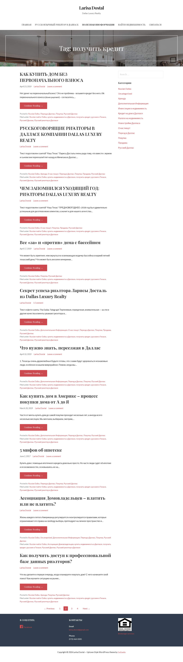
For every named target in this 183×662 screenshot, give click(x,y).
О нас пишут (53, 174)
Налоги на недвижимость (130, 118)
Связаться (155, 24)
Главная (26, 24)
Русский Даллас (71, 114)
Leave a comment (54, 86)
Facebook (28, 627)
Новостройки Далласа (129, 123)
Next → (86, 608)
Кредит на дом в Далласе (130, 113)
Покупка (59, 114)
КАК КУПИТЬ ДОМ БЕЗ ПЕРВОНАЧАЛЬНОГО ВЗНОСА (51, 77)
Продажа (87, 174)
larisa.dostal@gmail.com (79, 630)
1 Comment (38, 303)
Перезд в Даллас (47, 114)
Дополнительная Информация (53, 330)
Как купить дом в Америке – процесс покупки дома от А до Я (59, 399)
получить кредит (83, 117)
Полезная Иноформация (98, 24)
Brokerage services (126, 633)
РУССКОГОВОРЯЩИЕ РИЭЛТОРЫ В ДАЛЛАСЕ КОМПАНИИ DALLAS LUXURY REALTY (61, 134)
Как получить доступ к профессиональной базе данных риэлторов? (65, 558)
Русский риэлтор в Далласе (46, 120)
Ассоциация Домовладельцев (61, 544)
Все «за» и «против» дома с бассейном (60, 242)
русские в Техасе (98, 117)
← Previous (49, 608)
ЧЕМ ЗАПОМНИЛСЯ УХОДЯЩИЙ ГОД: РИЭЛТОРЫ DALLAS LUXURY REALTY (59, 191)
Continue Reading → (33, 105)
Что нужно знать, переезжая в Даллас (60, 348)
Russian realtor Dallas (38, 117)
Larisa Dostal (91, 8)
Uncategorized (46, 538)
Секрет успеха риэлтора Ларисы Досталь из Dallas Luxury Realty (63, 293)
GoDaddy (122, 652)
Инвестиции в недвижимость (132, 108)
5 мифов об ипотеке (41, 450)
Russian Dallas (34, 114)
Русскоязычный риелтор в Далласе (57, 24)
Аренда (43, 174)
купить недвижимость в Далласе (61, 117)
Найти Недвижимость (131, 24)
